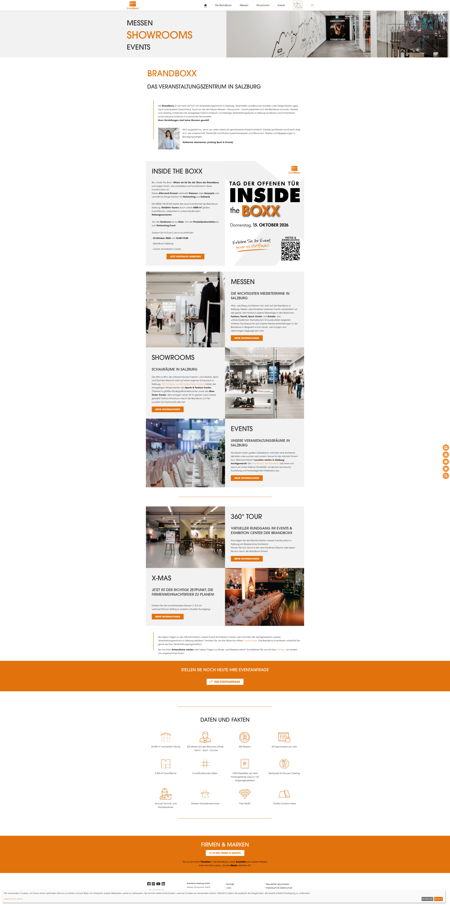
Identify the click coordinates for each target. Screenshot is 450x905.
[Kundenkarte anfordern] (446, 447)
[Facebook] (149, 884)
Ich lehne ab (427, 899)
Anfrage (281, 649)
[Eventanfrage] (446, 469)
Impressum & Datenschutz (279, 887)
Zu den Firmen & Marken (226, 853)
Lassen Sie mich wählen (13, 899)
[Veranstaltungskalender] (446, 454)
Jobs (228, 887)
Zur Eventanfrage (227, 681)
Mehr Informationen (246, 338)
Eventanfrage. (250, 640)
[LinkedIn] (163, 884)
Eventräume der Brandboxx (265, 463)
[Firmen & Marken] (446, 476)
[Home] (133, 5)
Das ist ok (438, 899)
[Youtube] (158, 884)
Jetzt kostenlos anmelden (185, 256)
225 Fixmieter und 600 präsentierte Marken (183, 384)
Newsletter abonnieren (277, 884)
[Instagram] (153, 884)
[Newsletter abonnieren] (446, 461)
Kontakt (230, 884)
